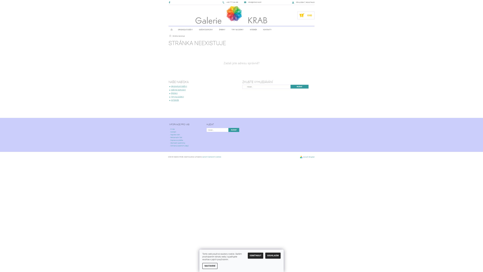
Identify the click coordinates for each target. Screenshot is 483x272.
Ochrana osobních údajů (179, 146)
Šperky (222, 30)
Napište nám (175, 135)
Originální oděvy (185, 30)
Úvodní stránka (172, 29)
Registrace (310, 2)
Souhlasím (273, 255)
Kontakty (267, 30)
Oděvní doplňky (206, 30)
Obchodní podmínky (177, 143)
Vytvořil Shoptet (308, 157)
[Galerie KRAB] (234, 13)
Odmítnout (255, 255)
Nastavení (210, 266)
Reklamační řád (176, 137)
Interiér (253, 30)
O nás (172, 129)
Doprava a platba (176, 140)
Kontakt (173, 132)
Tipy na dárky (238, 30)
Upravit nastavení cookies (211, 157)
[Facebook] (170, 2)
